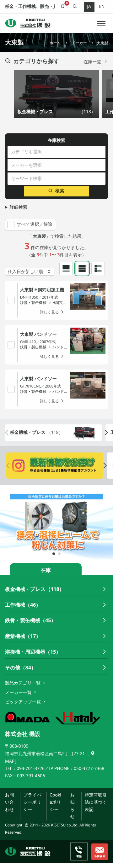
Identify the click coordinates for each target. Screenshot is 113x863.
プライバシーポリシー (32, 802)
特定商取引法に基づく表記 (96, 802)
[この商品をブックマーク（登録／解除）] (11, 300)
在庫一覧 (92, 62)
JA (89, 6)
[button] (101, 23)
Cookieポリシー (55, 802)
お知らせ (72, 805)
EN (102, 6)
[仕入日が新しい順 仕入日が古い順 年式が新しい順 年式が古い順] (29, 272)
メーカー (79, 42)
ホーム (55, 42)
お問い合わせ (9, 802)
